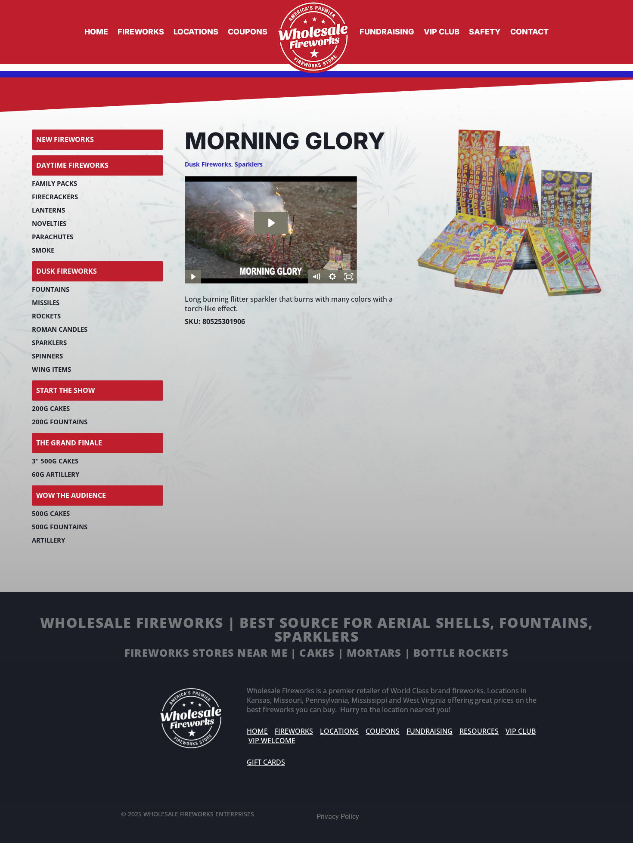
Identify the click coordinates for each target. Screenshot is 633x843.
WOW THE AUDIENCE (71, 495)
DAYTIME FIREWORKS (72, 165)
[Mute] (316, 277)
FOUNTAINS (50, 289)
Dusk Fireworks (208, 164)
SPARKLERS (49, 342)
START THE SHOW (65, 390)
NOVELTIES (49, 223)
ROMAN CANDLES (59, 329)
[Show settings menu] (332, 277)
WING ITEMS (51, 369)
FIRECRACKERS (55, 196)
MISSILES (45, 302)
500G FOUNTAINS (59, 526)
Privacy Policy (337, 816)
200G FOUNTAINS (59, 421)
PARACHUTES (52, 236)
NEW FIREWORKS (65, 139)
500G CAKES (51, 513)
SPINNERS (47, 356)
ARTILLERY (48, 540)
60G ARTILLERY (55, 474)
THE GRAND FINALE (69, 443)
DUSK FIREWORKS (66, 271)
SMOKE (43, 250)
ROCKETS (46, 316)
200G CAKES (51, 408)
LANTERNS (48, 210)
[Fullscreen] (349, 277)
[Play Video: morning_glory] (271, 223)
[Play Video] (193, 277)
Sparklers (249, 164)
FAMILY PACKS (54, 183)
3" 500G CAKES (55, 461)
